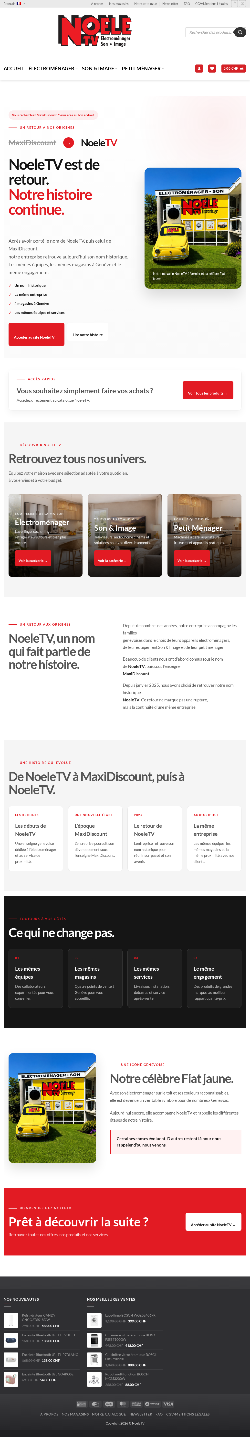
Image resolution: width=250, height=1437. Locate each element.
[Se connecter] (199, 68)
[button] (233, 68)
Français (9, 4)
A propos (97, 4)
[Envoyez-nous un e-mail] (242, 3)
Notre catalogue (145, 4)
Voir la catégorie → (33, 560)
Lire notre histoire (88, 334)
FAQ (187, 4)
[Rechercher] (240, 32)
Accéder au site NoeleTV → (36, 337)
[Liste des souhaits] (212, 68)
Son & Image (98, 68)
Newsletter (170, 4)
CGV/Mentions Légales (211, 4)
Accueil (14, 68)
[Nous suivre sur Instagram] (234, 3)
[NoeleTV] (94, 32)
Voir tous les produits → (208, 393)
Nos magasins (119, 4)
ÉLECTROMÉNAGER (51, 68)
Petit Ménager (141, 68)
